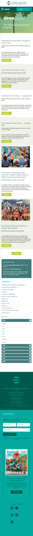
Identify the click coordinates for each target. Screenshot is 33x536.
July (3, 326)
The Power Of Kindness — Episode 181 (16, 96)
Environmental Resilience (9, 287)
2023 (16, 352)
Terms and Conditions (22, 405)
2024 (16, 349)
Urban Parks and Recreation (10, 310)
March (3, 336)
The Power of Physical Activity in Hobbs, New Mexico (14, 227)
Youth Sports (5, 312)
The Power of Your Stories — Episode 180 (16, 124)
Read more (6, 60)
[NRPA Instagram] (12, 523)
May (3, 331)
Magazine (5, 301)
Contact (7, 405)
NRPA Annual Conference (9, 296)
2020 (16, 362)
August (4, 323)
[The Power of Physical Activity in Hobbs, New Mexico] (16, 220)
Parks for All (5, 303)
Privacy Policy (13, 405)
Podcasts (4, 306)
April (3, 334)
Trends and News (7, 308)
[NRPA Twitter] (17, 509)
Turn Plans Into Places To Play (13, 70)
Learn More (16, 492)
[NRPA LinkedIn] (17, 516)
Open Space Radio (14, 265)
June (3, 328)
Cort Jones (21, 273)
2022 (16, 355)
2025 (16, 346)
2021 (16, 358)
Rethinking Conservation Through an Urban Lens (16, 42)
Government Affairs (8, 289)
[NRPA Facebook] (12, 509)
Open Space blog (16, 269)
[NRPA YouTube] (12, 516)
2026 (16, 321)
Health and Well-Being (8, 294)
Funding (4, 292)
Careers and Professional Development (13, 285)
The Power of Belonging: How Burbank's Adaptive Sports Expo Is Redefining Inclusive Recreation (15, 175)
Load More (16, 253)
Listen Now (7, 113)
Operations (5, 299)
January (4, 342)
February (4, 339)
